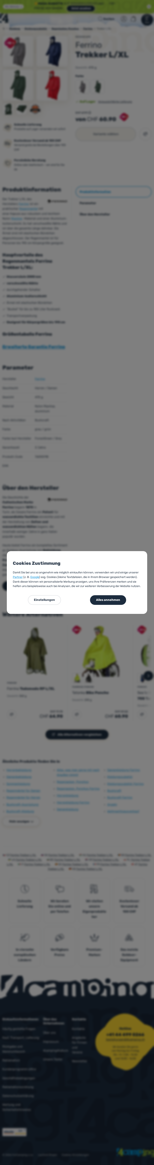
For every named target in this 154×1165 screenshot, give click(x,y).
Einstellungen (44, 600)
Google (34, 577)
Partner (18, 577)
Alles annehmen (108, 600)
